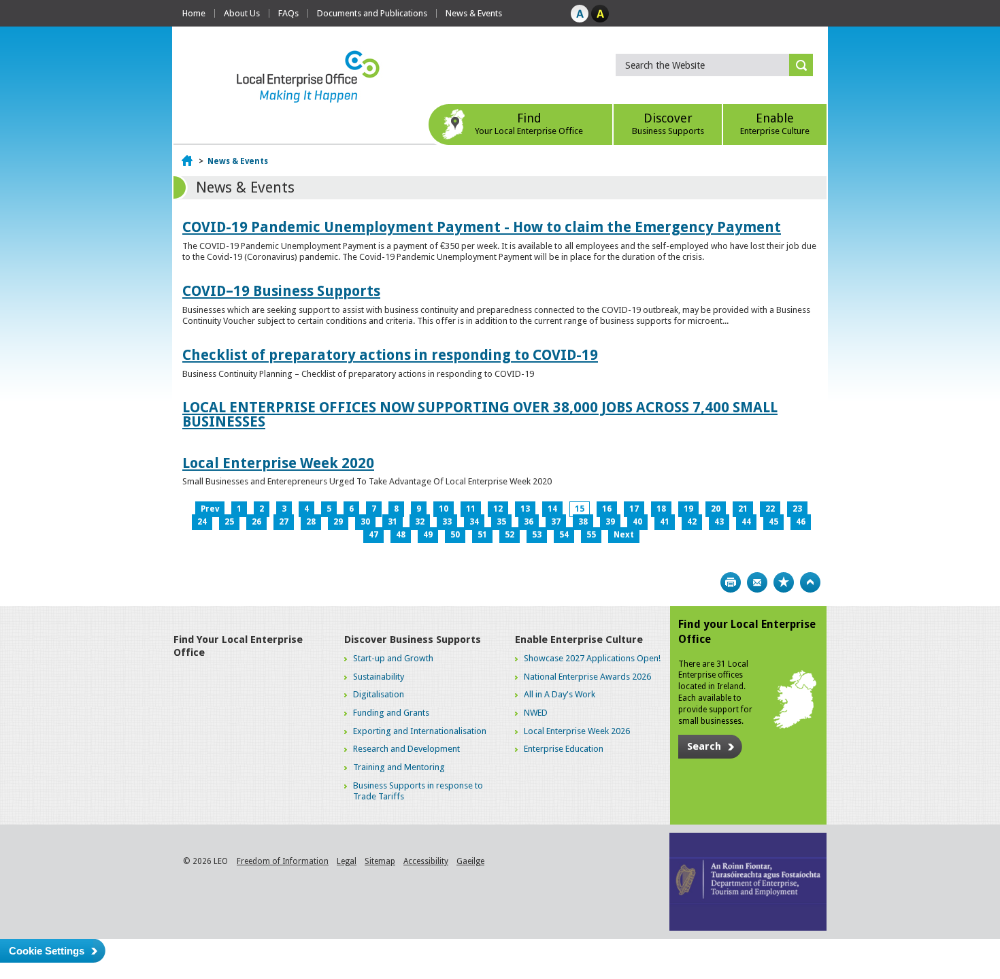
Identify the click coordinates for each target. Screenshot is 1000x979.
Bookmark (783, 582)
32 (419, 522)
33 (447, 522)
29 (338, 522)
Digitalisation (378, 694)
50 (455, 535)
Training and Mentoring (399, 767)
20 (715, 509)
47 (373, 535)
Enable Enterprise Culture (579, 639)
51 (482, 535)
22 (770, 509)
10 (443, 509)
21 (743, 509)
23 (797, 509)
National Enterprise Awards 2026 (587, 676)
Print (730, 582)
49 (428, 535)
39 (610, 522)
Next (624, 535)
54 (564, 535)
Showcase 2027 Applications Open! (592, 658)
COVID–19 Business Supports (281, 290)
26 (256, 522)
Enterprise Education (563, 749)
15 (579, 509)
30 (365, 522)
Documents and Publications (372, 13)
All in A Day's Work (559, 694)
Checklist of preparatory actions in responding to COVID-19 (390, 354)
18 (661, 509)
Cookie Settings (46, 951)
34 (474, 522)
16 (607, 509)
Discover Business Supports (412, 639)
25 (229, 522)
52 (509, 535)
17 (634, 509)
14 (552, 509)
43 (719, 522)
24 (202, 522)
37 (556, 522)
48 (400, 535)
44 (746, 522)
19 (688, 509)
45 (773, 522)
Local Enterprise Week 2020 (278, 462)
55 (591, 535)
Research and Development (406, 749)
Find (529, 123)
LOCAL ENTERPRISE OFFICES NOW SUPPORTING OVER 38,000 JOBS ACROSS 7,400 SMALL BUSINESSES (480, 414)
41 (664, 522)
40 (637, 522)
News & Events (474, 13)
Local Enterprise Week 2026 (577, 731)
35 (501, 522)
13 (525, 509)
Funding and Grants (391, 713)
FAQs (288, 13)
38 (583, 522)
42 (692, 522)
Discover (668, 123)
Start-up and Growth (393, 658)
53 (536, 535)
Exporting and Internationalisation (419, 731)
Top (810, 582)
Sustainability (378, 676)
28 (311, 522)
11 (471, 509)
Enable (775, 123)
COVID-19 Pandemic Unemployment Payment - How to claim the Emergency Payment (481, 226)
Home (193, 13)
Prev (210, 509)
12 (498, 509)
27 (283, 522)
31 (392, 522)
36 (528, 522)
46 (800, 522)
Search (704, 746)
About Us (242, 13)
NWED (536, 713)
